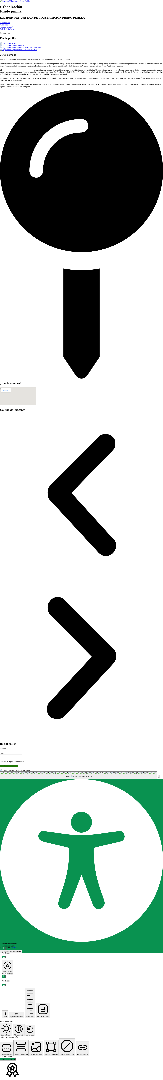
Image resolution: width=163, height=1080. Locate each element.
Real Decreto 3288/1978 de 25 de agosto (17, 70)
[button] (81, 495)
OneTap (14, 947)
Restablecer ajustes (8, 1059)
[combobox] (78, 775)
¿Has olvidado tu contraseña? (11, 768)
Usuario (3, 749)
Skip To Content (6, 1057)
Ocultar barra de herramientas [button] (11, 951)
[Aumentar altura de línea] (4, 976)
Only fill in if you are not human (12, 762)
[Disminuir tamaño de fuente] (4, 957)
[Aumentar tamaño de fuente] (4, 948)
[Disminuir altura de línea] (4, 985)
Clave (2, 753)
